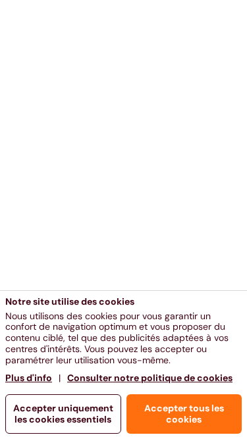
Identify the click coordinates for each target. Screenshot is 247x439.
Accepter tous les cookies (184, 413)
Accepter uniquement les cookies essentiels (63, 413)
